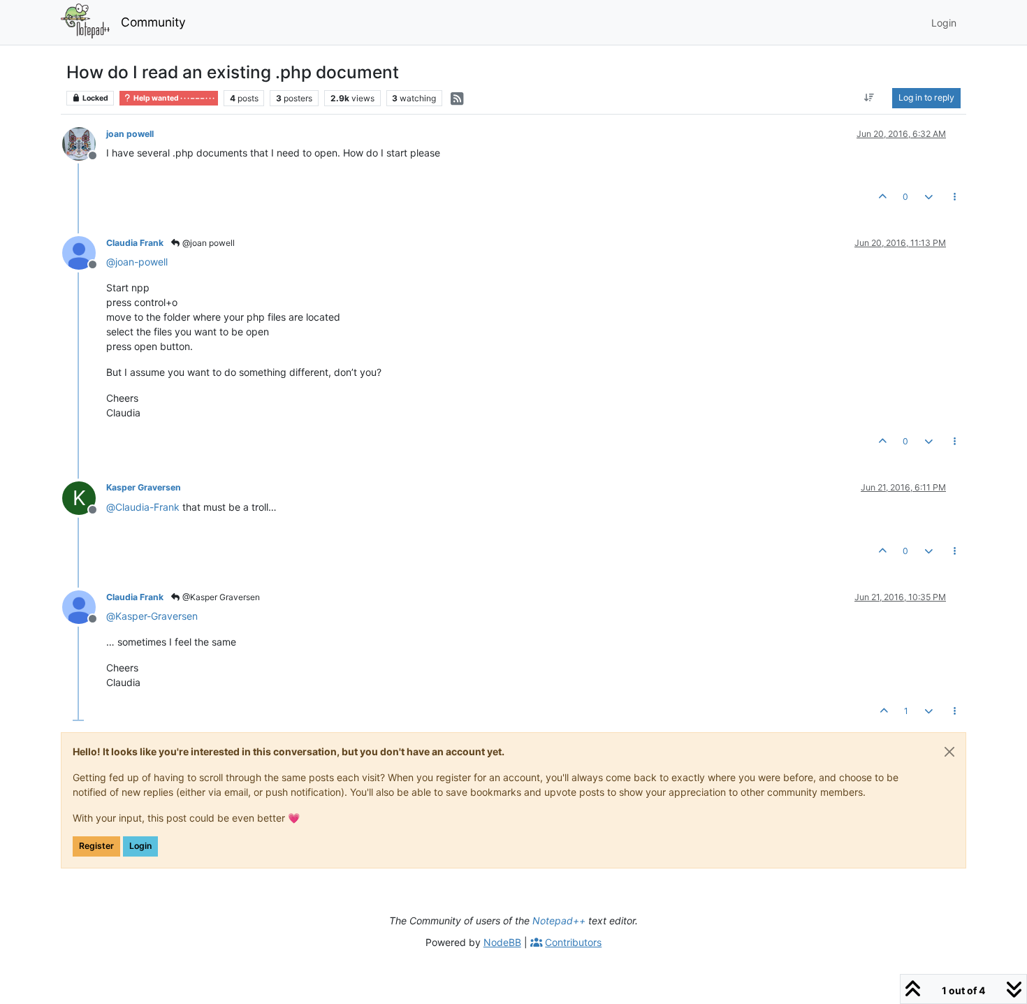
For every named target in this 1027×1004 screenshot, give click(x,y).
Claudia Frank (134, 243)
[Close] (949, 752)
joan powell (130, 134)
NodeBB (502, 942)
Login (140, 846)
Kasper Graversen (143, 487)
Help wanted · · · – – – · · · (173, 98)
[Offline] (84, 143)
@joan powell (207, 243)
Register (96, 846)
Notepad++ (558, 920)
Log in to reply (926, 97)
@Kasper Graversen (220, 597)
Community (153, 22)
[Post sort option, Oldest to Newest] (869, 98)
